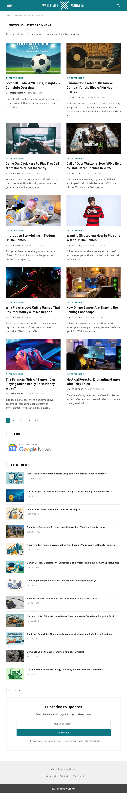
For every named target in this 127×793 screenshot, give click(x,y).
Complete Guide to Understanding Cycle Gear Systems (55, 651)
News (26, 15)
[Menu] (9, 5)
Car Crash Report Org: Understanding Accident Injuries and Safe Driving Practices (69, 633)
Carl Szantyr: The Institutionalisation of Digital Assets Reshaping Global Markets (69, 491)
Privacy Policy (83, 741)
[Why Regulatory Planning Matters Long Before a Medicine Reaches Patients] (15, 478)
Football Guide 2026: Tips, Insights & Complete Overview (33, 85)
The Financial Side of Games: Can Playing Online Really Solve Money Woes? (30, 383)
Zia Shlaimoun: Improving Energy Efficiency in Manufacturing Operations (65, 669)
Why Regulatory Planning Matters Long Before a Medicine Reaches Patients (66, 473)
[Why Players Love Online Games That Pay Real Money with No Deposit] (33, 282)
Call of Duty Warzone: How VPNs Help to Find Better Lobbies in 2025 (93, 165)
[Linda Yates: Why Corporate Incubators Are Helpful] (15, 513)
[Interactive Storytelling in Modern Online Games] (33, 210)
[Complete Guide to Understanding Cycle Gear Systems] (15, 656)
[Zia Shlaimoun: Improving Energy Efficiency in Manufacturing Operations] (15, 674)
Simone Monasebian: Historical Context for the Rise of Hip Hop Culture (89, 87)
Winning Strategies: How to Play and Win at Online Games (93, 237)
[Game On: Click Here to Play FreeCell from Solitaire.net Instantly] (33, 138)
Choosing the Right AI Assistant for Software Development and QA (62, 580)
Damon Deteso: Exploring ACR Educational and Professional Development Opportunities (73, 562)
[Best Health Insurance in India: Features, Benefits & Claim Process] (15, 602)
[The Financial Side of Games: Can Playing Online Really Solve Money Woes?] (33, 354)
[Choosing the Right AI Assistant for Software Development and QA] (15, 585)
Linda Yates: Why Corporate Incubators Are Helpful (54, 509)
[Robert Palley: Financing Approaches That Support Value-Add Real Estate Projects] (15, 549)
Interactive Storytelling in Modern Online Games (30, 237)
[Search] (118, 5)
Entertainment (14, 78)
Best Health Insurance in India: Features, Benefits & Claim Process (62, 598)
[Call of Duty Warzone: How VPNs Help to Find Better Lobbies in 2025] (93, 138)
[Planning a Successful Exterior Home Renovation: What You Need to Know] (15, 531)
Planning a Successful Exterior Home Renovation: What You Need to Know (66, 527)
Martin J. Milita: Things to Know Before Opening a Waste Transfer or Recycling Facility (72, 616)
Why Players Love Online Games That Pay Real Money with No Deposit (33, 309)
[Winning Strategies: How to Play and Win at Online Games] (93, 210)
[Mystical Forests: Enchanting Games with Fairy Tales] (93, 354)
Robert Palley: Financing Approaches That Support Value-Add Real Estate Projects (71, 544)
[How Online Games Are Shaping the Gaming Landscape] (93, 282)
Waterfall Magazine (14, 15)
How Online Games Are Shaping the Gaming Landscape (92, 309)
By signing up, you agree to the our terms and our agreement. (65, 741)
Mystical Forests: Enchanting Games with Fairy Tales (93, 381)
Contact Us (51, 776)
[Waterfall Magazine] (63, 5)
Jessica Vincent (16, 93)
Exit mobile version (64, 788)
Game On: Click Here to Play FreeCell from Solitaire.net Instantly (32, 165)
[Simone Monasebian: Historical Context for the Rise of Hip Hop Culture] (93, 58)
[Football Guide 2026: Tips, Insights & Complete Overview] (33, 58)
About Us (64, 776)
